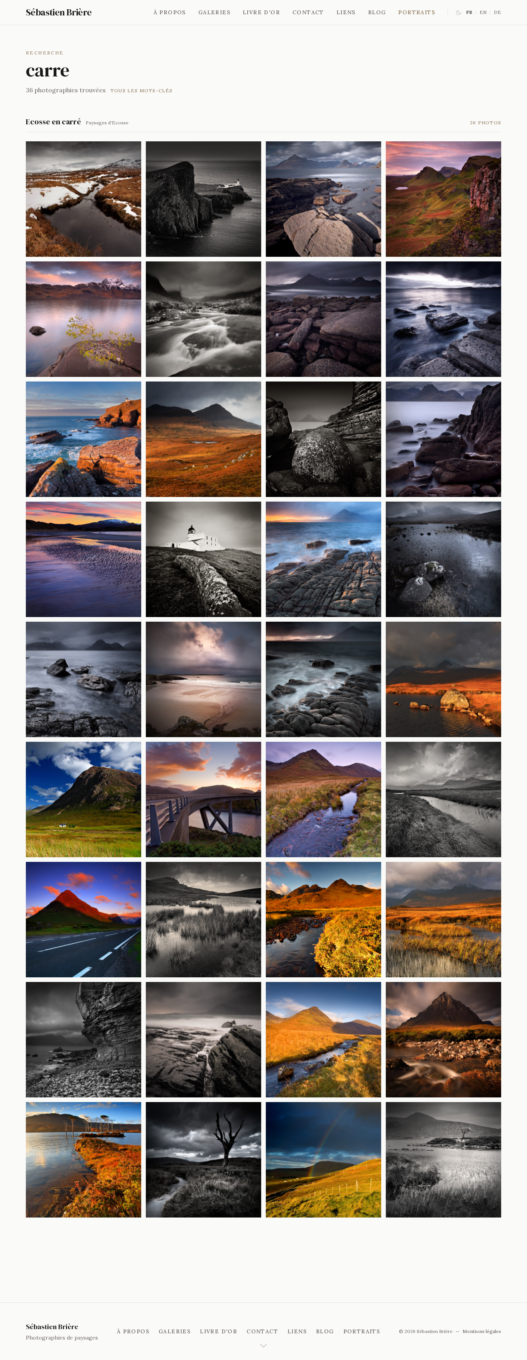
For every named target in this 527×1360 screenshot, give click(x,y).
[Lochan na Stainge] (443, 799)
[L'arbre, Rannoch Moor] (443, 1039)
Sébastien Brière (58, 12)
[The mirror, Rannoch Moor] (443, 919)
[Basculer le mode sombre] (458, 12)
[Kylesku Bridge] (203, 799)
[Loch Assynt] (83, 1160)
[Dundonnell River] (83, 199)
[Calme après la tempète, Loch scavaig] (323, 559)
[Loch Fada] (203, 919)
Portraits (416, 12)
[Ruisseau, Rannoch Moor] (443, 679)
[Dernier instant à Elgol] (443, 319)
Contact (308, 12)
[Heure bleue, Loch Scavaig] (443, 199)
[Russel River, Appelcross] (203, 319)
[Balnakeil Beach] (83, 559)
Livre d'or (261, 12)
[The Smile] (83, 679)
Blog (377, 12)
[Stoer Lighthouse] (83, 439)
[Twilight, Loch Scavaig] (323, 679)
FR (469, 12)
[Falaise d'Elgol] (83, 1039)
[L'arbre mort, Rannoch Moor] (203, 1160)
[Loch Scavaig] (323, 199)
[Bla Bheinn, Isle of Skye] (323, 799)
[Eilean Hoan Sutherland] (203, 679)
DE (497, 12)
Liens (346, 12)
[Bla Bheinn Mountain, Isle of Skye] (443, 1160)
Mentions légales (482, 1331)
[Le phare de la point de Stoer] (203, 559)
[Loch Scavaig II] (323, 319)
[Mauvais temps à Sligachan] (443, 439)
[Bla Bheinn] (323, 919)
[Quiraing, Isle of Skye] (323, 1160)
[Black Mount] (443, 559)
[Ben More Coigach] (203, 439)
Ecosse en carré (53, 121)
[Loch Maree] (83, 319)
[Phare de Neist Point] (203, 199)
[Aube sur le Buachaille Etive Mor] (83, 919)
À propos (170, 12)
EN (483, 12)
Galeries (214, 12)
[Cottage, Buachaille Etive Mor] (83, 799)
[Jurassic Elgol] (323, 439)
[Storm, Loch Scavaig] (203, 1039)
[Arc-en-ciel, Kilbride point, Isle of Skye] (323, 1039)
